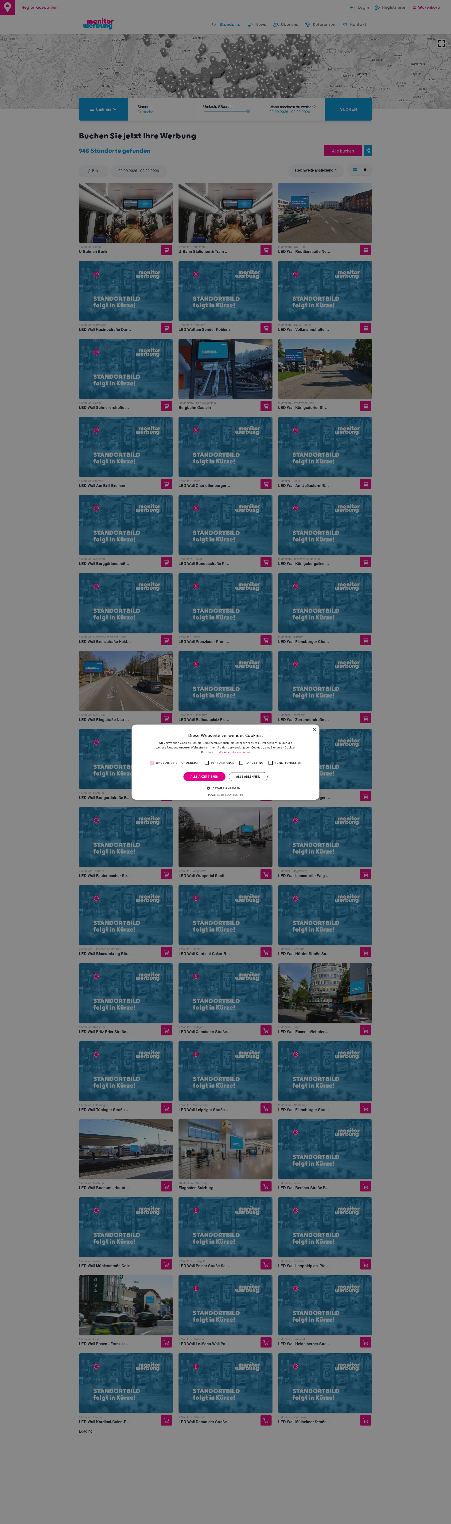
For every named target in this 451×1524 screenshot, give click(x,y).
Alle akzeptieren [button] (204, 776)
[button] (225, 788)
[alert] (225, 762)
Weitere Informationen (234, 752)
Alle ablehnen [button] (248, 776)
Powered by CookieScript (225, 794)
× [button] (314, 729)
